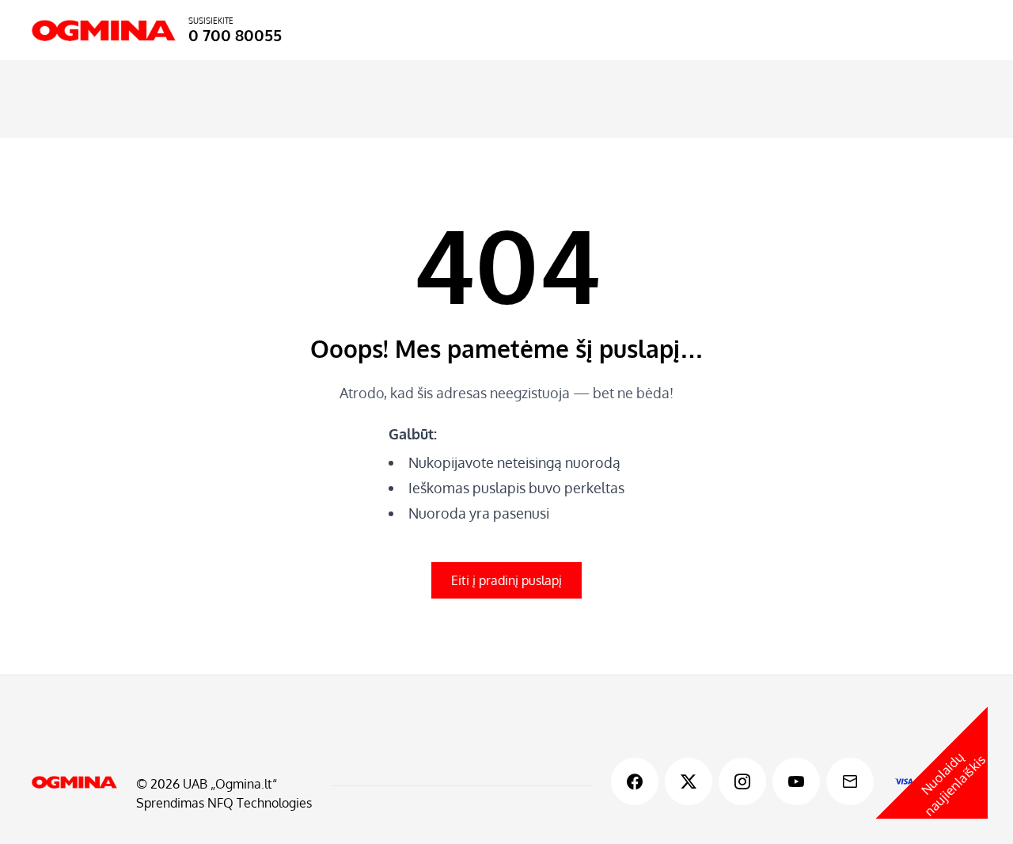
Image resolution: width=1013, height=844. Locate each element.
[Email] (850, 781)
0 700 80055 (235, 35)
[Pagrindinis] (74, 782)
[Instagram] (742, 781)
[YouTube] (796, 781)
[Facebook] (634, 781)
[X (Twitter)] (688, 781)
